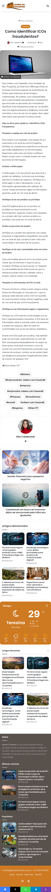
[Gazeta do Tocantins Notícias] (16, 6)
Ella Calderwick (16, 43)
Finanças (15, 396)
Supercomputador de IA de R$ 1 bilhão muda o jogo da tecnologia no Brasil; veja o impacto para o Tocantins (33, 775)
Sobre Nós (29, 874)
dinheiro (26, 374)
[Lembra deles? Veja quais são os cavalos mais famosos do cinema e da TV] (9, 827)
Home (12, 874)
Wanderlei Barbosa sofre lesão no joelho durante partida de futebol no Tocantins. (33, 839)
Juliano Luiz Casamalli (33, 402)
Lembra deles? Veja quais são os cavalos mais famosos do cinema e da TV (32, 826)
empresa (25, 385)
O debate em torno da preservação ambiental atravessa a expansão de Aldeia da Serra (13, 587)
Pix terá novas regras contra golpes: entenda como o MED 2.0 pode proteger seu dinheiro (13, 552)
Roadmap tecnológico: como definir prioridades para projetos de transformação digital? (38, 553)
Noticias (29, 21)
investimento (33, 396)
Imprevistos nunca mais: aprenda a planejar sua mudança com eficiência (37, 586)
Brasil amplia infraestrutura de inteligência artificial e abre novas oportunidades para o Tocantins (33, 790)
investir (11, 402)
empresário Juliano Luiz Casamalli (25, 391)
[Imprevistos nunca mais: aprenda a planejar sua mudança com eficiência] (38, 573)
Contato (19, 874)
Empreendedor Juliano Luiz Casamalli (26, 380)
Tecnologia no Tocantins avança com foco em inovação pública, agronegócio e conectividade (33, 853)
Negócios (18, 408)
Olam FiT (33, 408)
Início (22, 21)
